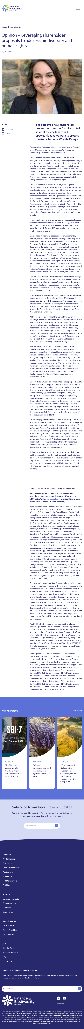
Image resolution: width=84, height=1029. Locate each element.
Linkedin (9, 129)
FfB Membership (10, 881)
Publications (8, 872)
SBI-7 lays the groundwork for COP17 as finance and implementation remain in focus (13, 770)
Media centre (8, 934)
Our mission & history (12, 899)
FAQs (5, 957)
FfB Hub (6, 885)
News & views (9, 925)
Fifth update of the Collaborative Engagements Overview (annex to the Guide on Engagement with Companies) (68, 773)
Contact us (7, 961)
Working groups (9, 859)
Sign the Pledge (9, 948)
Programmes (8, 863)
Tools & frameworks (11, 867)
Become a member (10, 952)
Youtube (64, 998)
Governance (8, 912)
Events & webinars (10, 930)
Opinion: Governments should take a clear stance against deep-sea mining (42, 770)
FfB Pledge (7, 876)
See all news (78, 710)
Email (7, 133)
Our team (7, 907)
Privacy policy (61, 1003)
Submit (56, 825)
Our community (9, 903)
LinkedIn (58, 998)
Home (4, 27)
